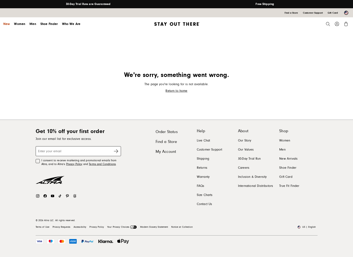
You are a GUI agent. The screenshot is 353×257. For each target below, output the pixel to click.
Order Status (167, 132)
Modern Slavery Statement (154, 227)
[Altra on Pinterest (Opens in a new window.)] (67, 196)
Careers (243, 168)
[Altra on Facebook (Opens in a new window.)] (45, 196)
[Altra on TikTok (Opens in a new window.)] (60, 196)
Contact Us (204, 204)
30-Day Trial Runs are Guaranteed (88, 4)
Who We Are (71, 24)
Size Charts (205, 195)
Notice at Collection (181, 227)
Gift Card (285, 177)
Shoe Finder (49, 24)
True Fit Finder (289, 186)
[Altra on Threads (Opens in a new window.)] (75, 196)
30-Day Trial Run (249, 158)
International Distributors (255, 186)
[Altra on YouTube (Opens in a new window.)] (52, 196)
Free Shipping (265, 4)
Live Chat (203, 140)
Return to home (176, 91)
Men (32, 24)
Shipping (203, 158)
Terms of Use (42, 227)
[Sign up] (116, 151)
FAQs (200, 186)
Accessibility (80, 227)
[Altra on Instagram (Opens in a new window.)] (38, 196)
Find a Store (166, 141)
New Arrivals (288, 158)
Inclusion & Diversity (252, 177)
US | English (309, 227)
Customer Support (209, 149)
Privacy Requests (61, 227)
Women (19, 24)
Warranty (203, 177)
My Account (166, 151)
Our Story (244, 140)
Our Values (246, 149)
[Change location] (346, 13)
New (6, 24)
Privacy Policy (74, 164)
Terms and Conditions (102, 164)
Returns (202, 168)
